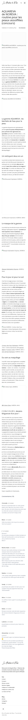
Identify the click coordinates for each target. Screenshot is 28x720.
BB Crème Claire (6, 405)
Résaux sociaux (5, 683)
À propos (4, 681)
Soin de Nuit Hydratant (8, 352)
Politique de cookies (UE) (8, 689)
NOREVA (16, 80)
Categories (4, 701)
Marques (4, 703)
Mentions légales (6, 685)
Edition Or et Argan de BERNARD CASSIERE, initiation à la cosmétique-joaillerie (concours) (12, 478)
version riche (10, 350)
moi (23, 456)
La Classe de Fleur (6, 691)
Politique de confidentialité (8, 687)
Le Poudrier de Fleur (8, 713)
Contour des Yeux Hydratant (10, 345)
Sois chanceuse (22, 27)
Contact (4, 679)
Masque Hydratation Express (10, 269)
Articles (3, 699)
